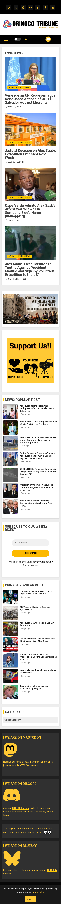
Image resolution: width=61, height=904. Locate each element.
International (15, 87)
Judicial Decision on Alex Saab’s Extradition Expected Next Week (30, 154)
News (27, 87)
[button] (6, 40)
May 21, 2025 (14, 107)
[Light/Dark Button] (17, 39)
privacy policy (45, 561)
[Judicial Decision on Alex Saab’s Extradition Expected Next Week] (30, 129)
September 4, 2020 (18, 279)
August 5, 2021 (16, 162)
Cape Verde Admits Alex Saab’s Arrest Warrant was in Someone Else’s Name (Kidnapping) (30, 211)
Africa (11, 142)
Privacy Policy (38, 892)
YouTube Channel (44, 39)
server (20, 808)
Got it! (30, 899)
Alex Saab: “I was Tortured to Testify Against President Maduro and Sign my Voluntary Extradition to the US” (29, 269)
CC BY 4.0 (38, 832)
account (28, 765)
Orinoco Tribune (35, 828)
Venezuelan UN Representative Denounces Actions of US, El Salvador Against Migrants (30, 98)
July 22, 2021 (15, 220)
